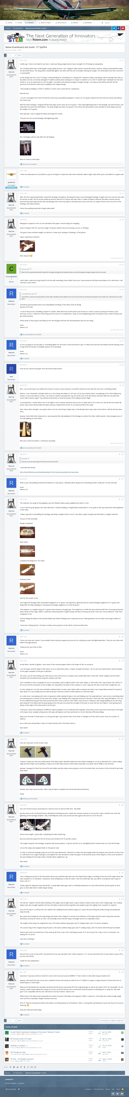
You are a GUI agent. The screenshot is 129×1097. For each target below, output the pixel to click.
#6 (123, 289)
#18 (122, 899)
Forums (30, 23)
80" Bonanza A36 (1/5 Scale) (20, 1039)
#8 (123, 365)
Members (88, 23)
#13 (122, 636)
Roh (11, 377)
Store (19, 23)
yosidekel (13, 1034)
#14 (122, 661)
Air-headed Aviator (15, 1054)
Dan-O (12, 1061)
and (30, 164)
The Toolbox (27, 1061)
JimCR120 (11, 182)
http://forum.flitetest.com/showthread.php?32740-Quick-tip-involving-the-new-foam (49, 472)
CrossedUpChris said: (28, 294)
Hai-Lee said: (25, 269)
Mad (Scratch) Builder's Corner (34, 1034)
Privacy (107, 1089)
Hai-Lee (9, 50)
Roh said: (24, 458)
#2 (123, 170)
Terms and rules (99, 1089)
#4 (123, 220)
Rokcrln (11, 301)
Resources (62, 23)
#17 (122, 873)
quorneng (105, 1054)
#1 (123, 60)
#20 (122, 972)
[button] (35, 22)
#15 (122, 739)
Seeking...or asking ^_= (19, 1045)
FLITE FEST (21, 1083)
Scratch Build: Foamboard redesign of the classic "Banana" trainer (35, 1032)
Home (10, 23)
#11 (122, 479)
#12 (122, 499)
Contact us (88, 1089)
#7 (123, 341)
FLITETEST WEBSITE (10, 1083)
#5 (123, 265)
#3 (123, 193)
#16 (122, 805)
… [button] (12, 55)
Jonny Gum (13, 1041)
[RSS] (122, 1089)
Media (75, 23)
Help (113, 1089)
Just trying (105, 1034)
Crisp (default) (11, 1089)
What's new (46, 23)
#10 (122, 454)
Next (19, 55)
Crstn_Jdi (12, 1047)
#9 (123, 385)
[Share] (120, 60)
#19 (122, 950)
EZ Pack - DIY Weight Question (22, 1059)
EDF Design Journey (17, 1052)
